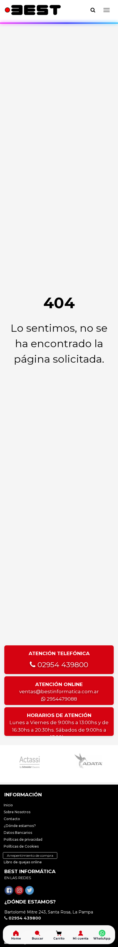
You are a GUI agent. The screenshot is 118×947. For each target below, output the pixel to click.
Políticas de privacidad (23, 839)
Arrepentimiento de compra (30, 855)
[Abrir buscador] (93, 10)
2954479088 (61, 699)
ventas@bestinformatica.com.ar (59, 691)
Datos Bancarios (18, 832)
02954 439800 (62, 664)
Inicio (8, 805)
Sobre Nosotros (17, 812)
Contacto (12, 819)
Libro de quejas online (23, 862)
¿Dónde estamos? (20, 826)
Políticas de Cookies (21, 846)
